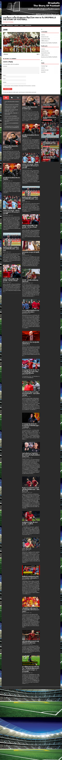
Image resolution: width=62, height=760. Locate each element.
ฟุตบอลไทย (16, 25)
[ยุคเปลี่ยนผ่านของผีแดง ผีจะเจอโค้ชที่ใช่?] (12, 175)
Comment (5, 66)
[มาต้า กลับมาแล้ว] (31, 546)
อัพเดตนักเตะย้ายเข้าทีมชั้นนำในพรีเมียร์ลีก (49, 42)
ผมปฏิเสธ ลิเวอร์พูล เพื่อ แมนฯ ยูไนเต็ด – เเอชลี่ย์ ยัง (30, 523)
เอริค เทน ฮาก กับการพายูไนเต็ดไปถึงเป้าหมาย (30, 342)
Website (4, 82)
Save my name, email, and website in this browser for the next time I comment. (19, 85)
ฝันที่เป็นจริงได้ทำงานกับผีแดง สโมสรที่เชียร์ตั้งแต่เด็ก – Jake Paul (11, 248)
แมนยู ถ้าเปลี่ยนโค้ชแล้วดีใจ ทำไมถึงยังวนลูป (10, 146)
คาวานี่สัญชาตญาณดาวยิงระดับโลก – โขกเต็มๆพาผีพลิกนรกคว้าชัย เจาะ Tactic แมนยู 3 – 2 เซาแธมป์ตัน (30, 669)
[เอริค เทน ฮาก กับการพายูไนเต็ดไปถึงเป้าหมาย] (31, 340)
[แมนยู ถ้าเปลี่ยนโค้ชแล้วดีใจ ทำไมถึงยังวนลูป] (12, 144)
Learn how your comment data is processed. (27, 92)
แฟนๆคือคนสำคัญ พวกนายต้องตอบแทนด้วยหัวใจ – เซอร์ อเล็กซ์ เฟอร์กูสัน (30, 393)
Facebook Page (28, 25)
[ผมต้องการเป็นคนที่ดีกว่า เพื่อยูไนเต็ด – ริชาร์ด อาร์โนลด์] (12, 277)
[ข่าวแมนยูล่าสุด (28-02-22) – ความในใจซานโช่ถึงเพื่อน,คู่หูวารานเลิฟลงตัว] (31, 421)
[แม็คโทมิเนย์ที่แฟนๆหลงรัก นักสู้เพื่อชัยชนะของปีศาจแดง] (31, 639)
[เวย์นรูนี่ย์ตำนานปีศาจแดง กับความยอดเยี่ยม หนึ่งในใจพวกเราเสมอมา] (31, 606)
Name (4, 75)
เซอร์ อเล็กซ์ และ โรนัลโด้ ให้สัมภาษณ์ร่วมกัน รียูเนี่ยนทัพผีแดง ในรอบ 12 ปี (31, 455)
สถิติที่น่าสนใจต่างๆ (44, 40)
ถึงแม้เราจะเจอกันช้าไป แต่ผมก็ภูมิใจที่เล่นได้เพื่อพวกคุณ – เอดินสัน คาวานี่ (30, 489)
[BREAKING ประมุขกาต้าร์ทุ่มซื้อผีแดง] (31, 250)
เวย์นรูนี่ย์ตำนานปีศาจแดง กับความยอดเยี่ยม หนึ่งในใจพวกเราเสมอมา (30, 609)
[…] (10, 159)
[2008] (21, 51)
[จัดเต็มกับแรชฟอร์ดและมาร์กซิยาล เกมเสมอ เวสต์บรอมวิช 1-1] (31, 574)
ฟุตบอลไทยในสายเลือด (45, 38)
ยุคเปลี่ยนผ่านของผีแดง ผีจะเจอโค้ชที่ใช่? (12, 104)
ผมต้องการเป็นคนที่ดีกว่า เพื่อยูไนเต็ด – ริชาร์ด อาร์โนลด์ (10, 279)
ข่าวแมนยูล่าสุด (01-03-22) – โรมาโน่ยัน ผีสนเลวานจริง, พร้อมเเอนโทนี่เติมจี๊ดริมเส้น (30, 371)
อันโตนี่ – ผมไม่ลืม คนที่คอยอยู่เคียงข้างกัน (12, 118)
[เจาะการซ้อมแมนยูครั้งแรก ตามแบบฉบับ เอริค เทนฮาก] (31, 308)
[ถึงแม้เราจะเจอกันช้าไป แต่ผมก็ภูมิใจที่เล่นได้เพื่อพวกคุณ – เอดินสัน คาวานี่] (31, 485)
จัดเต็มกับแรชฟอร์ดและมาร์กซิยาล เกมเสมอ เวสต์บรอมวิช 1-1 (30, 577)
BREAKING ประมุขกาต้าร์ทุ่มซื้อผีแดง (11, 116)
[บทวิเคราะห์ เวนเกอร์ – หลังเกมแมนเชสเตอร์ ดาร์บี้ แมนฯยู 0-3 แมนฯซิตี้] (12, 208)
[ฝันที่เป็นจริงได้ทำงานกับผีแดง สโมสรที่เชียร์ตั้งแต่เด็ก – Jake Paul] (12, 245)
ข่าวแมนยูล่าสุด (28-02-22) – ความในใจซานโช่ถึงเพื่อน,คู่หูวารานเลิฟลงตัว (30, 425)
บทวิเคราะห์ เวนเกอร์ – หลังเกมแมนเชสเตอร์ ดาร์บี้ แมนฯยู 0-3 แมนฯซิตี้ (11, 212)
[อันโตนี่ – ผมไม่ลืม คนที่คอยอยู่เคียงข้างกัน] (31, 278)
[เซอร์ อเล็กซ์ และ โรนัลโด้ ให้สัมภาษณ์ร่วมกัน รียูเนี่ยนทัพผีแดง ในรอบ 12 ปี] (31, 451)
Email (4, 78)
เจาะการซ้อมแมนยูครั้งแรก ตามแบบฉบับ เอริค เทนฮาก (30, 311)
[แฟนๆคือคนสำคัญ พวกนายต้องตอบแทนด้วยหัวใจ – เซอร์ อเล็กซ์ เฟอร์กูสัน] (31, 389)
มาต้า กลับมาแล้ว (26, 549)
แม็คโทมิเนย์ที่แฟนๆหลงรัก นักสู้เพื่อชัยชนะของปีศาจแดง (30, 642)
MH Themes (19, 688)
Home (3, 25)
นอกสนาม (21, 25)
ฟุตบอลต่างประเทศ (10, 25)
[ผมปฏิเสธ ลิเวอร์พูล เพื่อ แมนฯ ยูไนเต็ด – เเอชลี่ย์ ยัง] (31, 520)
